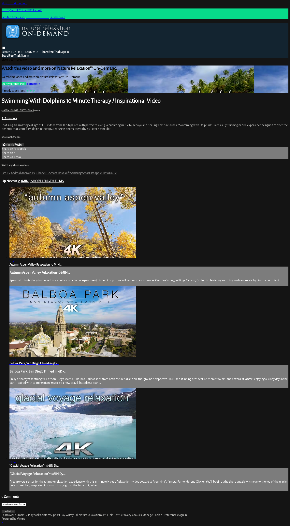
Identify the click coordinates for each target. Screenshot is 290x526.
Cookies (137, 515)
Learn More (9, 515)
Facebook (8, 144)
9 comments (9, 118)
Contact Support (50, 515)
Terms (118, 515)
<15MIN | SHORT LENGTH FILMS (18, 110)
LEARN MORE (32, 51)
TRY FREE (17, 51)
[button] (3, 48)
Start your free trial (14, 83)
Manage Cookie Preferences (160, 515)
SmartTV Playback (28, 515)
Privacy (127, 515)
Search (6, 51)
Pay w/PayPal (69, 515)
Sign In (24, 55)
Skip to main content (14, 3)
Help (110, 515)
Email (20, 144)
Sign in (64, 51)
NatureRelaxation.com (93, 515)
